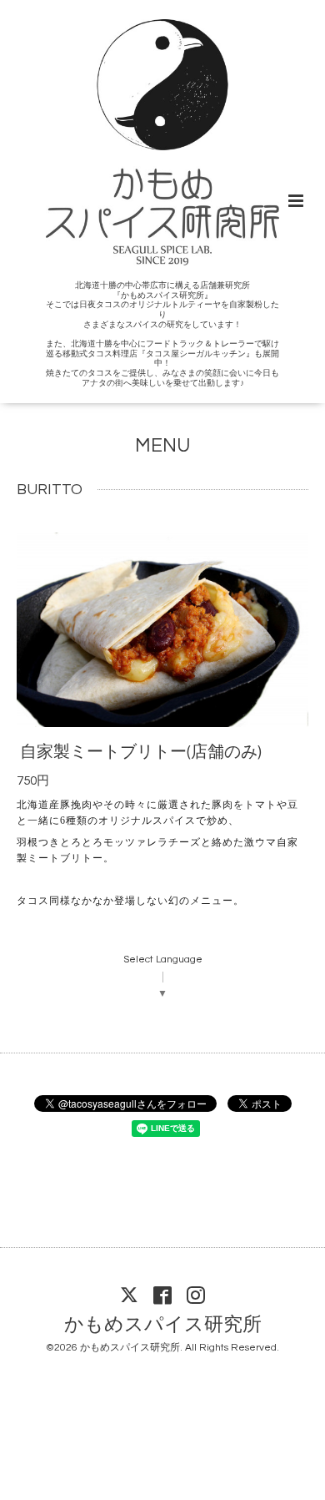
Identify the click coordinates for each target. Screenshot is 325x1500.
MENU (162, 445)
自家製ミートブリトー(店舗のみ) (141, 751)
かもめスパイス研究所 (163, 1324)
